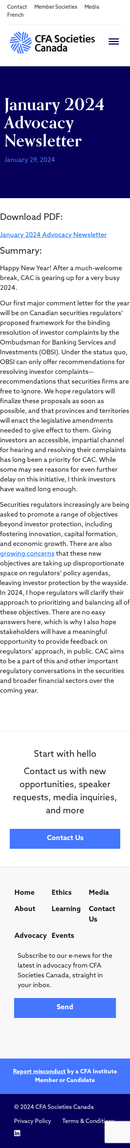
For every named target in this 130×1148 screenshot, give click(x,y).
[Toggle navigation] (114, 41)
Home (24, 893)
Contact (17, 7)
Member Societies (55, 7)
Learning (66, 909)
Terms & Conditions (88, 1121)
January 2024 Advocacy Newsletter (53, 235)
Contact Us (65, 838)
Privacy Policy (32, 1121)
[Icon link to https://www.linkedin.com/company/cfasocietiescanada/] (17, 1133)
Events (63, 936)
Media (91, 7)
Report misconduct (39, 1072)
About (24, 909)
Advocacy (30, 936)
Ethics (62, 893)
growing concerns (27, 554)
